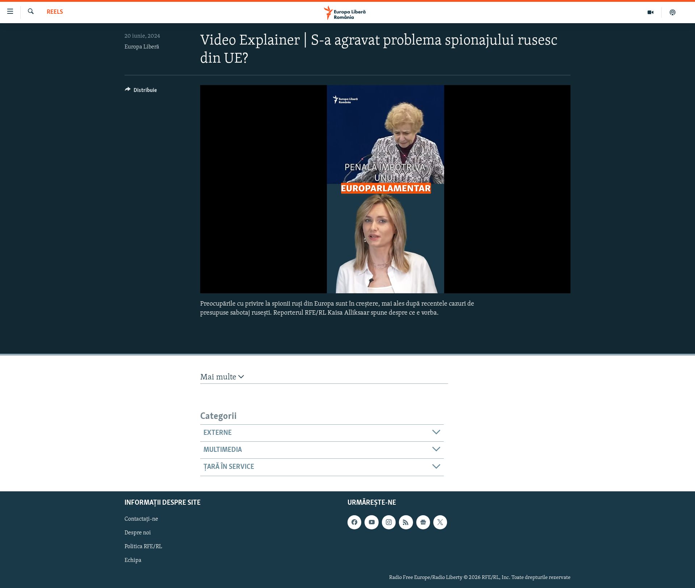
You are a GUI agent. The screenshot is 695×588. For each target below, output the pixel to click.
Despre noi (138, 533)
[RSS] (406, 522)
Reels (55, 12)
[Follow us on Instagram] (389, 522)
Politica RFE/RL (143, 547)
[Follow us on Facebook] (354, 522)
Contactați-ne (141, 519)
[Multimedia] (651, 12)
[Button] (141, 92)
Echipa (133, 560)
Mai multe (219, 377)
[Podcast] (672, 12)
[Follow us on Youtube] (371, 522)
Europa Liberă (142, 47)
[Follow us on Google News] (423, 522)
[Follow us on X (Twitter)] (440, 522)
